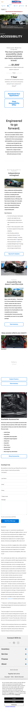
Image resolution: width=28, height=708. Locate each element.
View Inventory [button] (14, 324)
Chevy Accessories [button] (14, 456)
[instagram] (18, 642)
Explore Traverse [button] (14, 379)
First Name (4, 472)
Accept (14, 698)
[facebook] (14, 642)
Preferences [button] (17, 694)
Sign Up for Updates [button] (14, 254)
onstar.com (9, 598)
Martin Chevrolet (19, 677)
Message (3, 499)
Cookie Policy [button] (11, 693)
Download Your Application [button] (14, 94)
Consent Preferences (10, 706)
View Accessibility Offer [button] (14, 103)
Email (2, 484)
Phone (2, 490)
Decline (14, 701)
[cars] (9, 642)
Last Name (4, 478)
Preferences (14, 704)
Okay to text (5, 496)
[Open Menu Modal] (26, 6)
